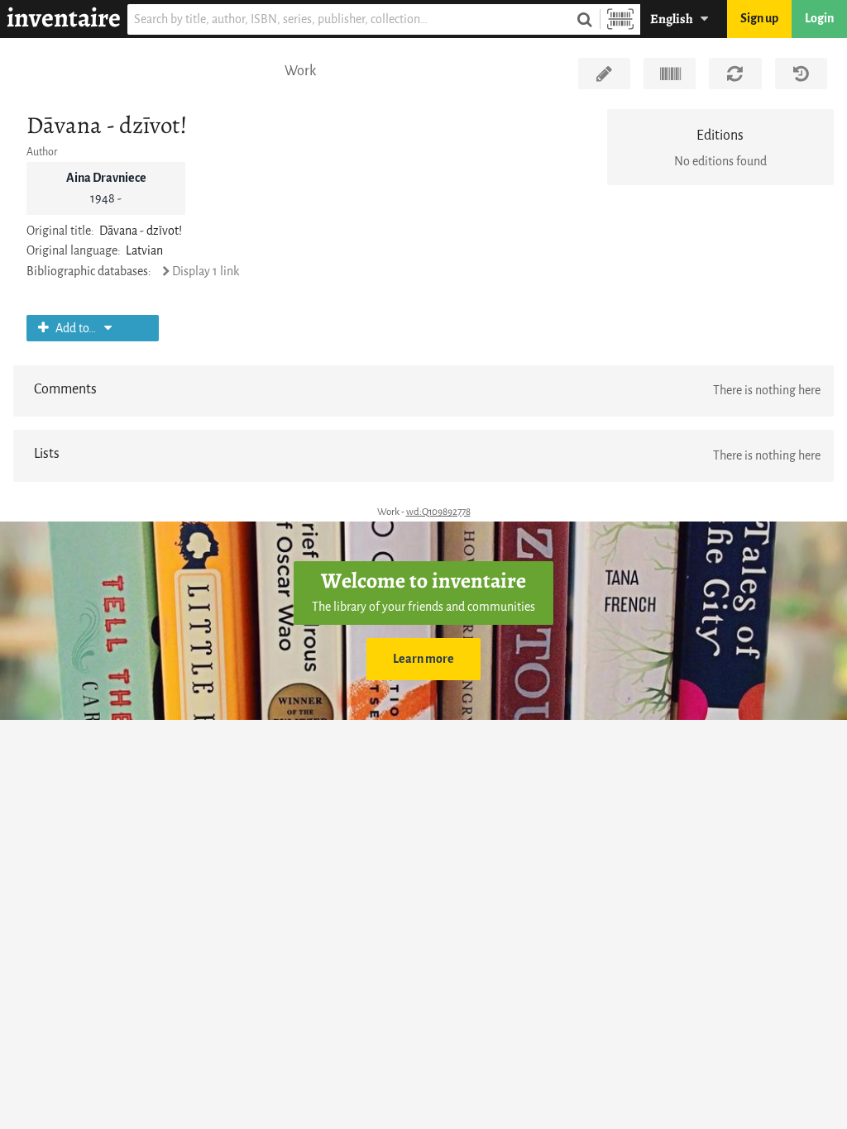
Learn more (423, 659)
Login (819, 18)
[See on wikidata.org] (670, 73)
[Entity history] (801, 73)
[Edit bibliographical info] (604, 73)
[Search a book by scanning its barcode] (620, 19)
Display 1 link (205, 271)
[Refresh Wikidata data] (735, 73)
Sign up (759, 18)
